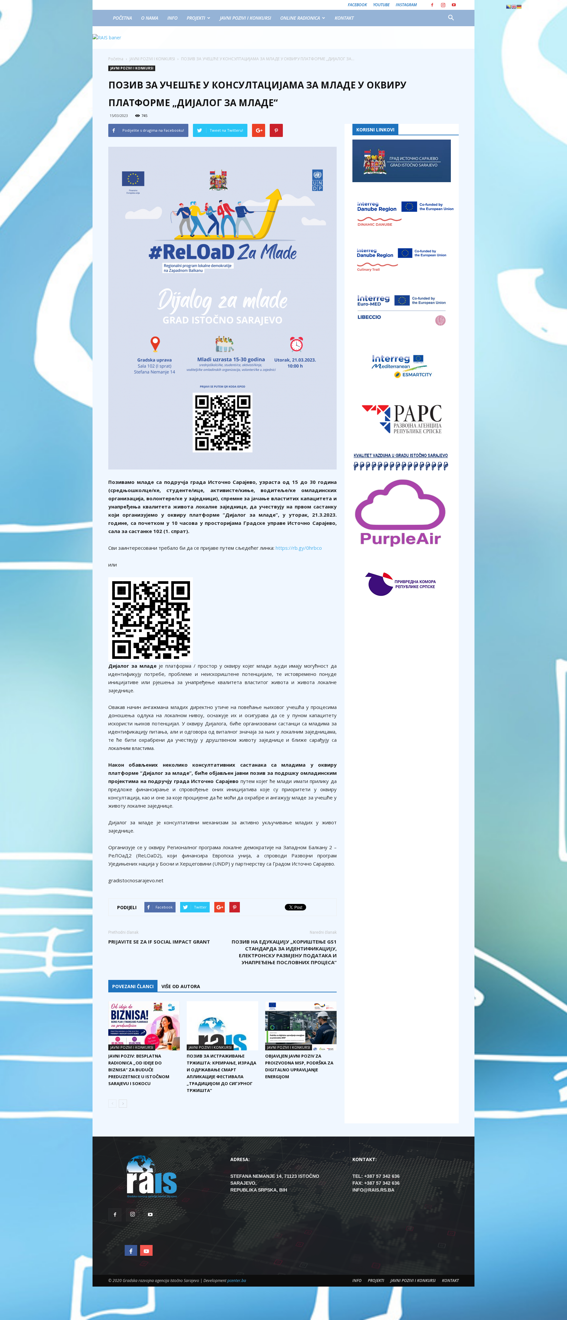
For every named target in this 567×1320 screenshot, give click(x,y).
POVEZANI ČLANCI (133, 986)
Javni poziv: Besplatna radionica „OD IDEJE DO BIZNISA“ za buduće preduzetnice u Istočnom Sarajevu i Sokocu (138, 1069)
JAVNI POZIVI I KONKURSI (245, 18)
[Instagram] (443, 5)
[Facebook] (432, 5)
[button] (451, 18)
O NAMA (149, 18)
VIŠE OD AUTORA (180, 986)
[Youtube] (454, 5)
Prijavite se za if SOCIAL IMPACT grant (159, 941)
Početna (115, 59)
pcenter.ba (236, 1280)
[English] (513, 6)
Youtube (381, 5)
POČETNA (122, 18)
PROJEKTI (196, 18)
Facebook (357, 5)
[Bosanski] (508, 6)
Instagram (406, 5)
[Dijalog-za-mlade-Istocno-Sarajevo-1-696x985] (222, 308)
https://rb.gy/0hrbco (299, 548)
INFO (172, 18)
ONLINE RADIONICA (300, 18)
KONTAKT (344, 18)
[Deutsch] (519, 6)
